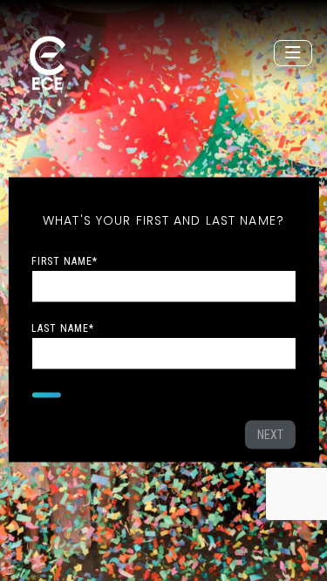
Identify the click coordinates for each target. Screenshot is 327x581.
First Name (64, 260)
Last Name (62, 327)
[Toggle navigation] (293, 53)
